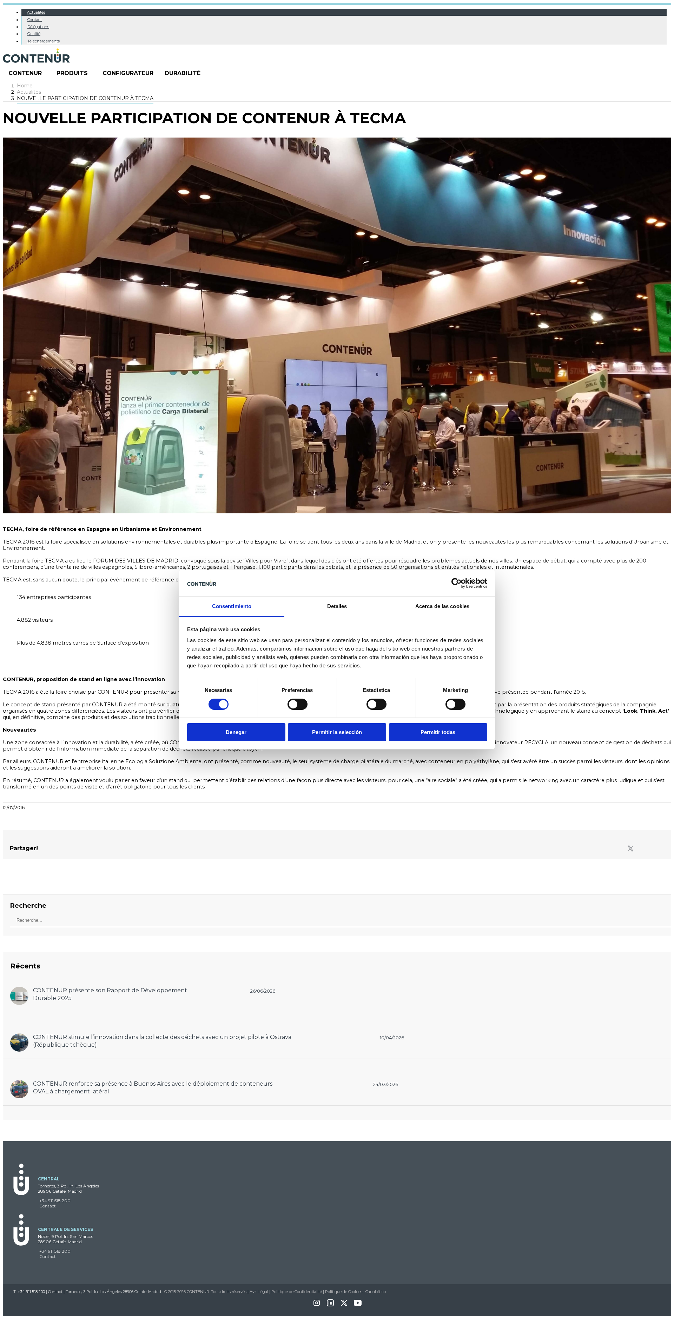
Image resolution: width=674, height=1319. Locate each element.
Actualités (36, 12)
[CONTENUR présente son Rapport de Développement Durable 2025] (19, 990)
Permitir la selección (337, 732)
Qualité (33, 33)
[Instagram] (316, 1305)
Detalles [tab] (337, 606)
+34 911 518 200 (55, 1200)
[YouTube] (357, 1305)
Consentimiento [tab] (231, 606)
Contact (34, 19)
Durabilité (182, 73)
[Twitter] (630, 849)
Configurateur (128, 73)
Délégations (38, 26)
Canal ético (375, 1291)
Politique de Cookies (343, 1291)
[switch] (298, 704)
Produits (72, 73)
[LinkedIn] (330, 1305)
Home (25, 85)
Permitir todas (438, 732)
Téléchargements (43, 41)
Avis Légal (259, 1291)
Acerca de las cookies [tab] (442, 606)
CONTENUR (25, 73)
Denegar (236, 732)
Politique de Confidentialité (296, 1291)
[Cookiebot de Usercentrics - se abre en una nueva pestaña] (456, 583)
